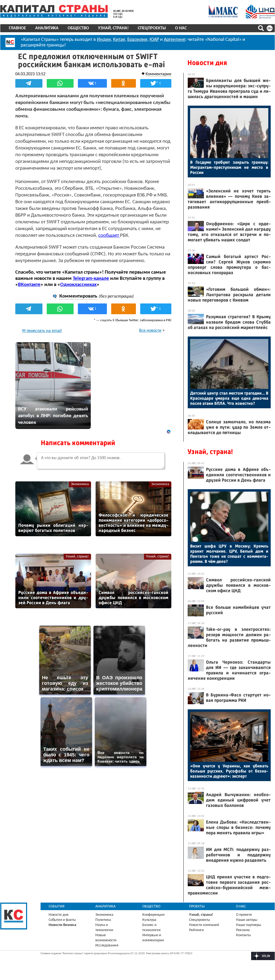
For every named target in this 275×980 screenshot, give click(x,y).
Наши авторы (246, 920)
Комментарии (158, 74)
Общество (78, 28)
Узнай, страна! (113, 28)
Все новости (150, 330)
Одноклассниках (78, 284)
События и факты (62, 920)
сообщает (109, 235)
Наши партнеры (248, 925)
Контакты (243, 935)
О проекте (244, 915)
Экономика (80, 484)
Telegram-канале (91, 278)
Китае (119, 39)
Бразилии (137, 39)
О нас (181, 28)
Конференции (153, 915)
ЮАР (154, 39)
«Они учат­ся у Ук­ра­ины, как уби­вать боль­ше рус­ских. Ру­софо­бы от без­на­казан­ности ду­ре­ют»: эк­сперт (229, 771)
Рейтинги (196, 930)
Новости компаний (204, 925)
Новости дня (207, 63)
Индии (104, 39)
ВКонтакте (29, 284)
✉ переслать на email (42, 331)
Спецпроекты (152, 28)
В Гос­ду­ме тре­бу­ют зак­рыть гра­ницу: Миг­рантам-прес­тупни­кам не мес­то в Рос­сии (229, 167)
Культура (149, 920)
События (56, 906)
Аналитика (47, 28)
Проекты (197, 906)
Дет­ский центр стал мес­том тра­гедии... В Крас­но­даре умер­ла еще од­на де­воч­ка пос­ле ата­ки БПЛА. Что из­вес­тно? (229, 398)
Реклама (243, 930)
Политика (103, 920)
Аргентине (174, 39)
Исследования (106, 945)
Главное (17, 28)
